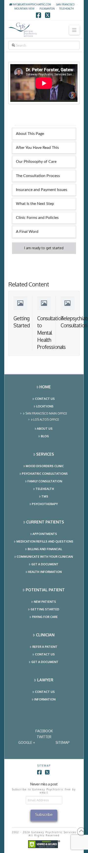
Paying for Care (45, 617)
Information (44, 699)
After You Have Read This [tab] (37, 148)
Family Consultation (44, 481)
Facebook (44, 731)
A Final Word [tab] (27, 232)
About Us (45, 428)
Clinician (45, 634)
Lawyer (45, 679)
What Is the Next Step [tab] (35, 204)
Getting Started (45, 609)
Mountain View (24, 8)
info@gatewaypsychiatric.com (31, 4)
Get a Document (44, 564)
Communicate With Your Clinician (45, 556)
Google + (26, 742)
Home (45, 386)
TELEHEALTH (66, 8)
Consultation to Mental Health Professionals (51, 332)
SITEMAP (62, 742)
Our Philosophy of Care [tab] (36, 162)
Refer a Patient (44, 647)
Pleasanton (47, 8)
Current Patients (45, 522)
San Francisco (65, 4)
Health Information (45, 572)
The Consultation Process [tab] (38, 176)
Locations (45, 406)
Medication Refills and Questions (44, 541)
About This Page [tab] (30, 134)
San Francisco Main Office (46, 413)
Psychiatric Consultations (45, 473)
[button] (74, 30)
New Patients (45, 602)
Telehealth (44, 489)
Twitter (44, 737)
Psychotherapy (45, 504)
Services (45, 454)
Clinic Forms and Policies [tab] (37, 218)
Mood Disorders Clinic (45, 466)
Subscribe (44, 814)
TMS (44, 496)
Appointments (45, 534)
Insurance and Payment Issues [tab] (41, 190)
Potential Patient (45, 589)
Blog (45, 436)
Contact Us (45, 399)
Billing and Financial (45, 549)
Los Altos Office (46, 419)
